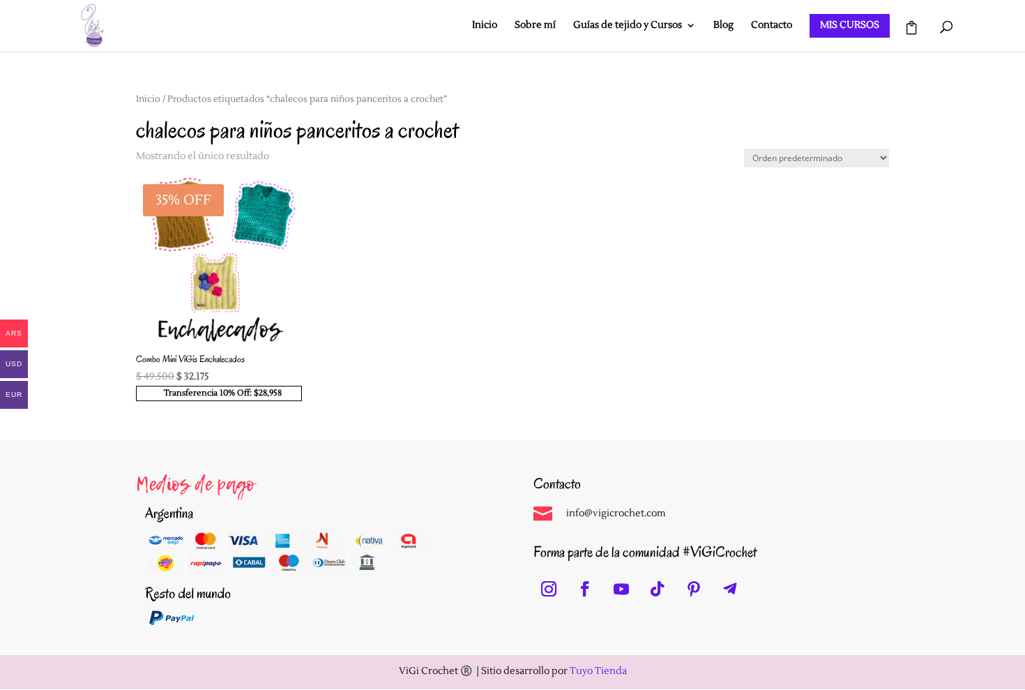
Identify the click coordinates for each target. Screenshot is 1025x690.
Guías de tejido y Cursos (627, 25)
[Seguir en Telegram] (730, 588)
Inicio (484, 25)
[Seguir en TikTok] (657, 588)
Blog (723, 25)
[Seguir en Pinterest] (693, 588)
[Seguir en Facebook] (585, 588)
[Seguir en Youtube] (621, 588)
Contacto (771, 25)
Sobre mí (535, 25)
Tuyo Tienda (598, 671)
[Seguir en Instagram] (548, 588)
